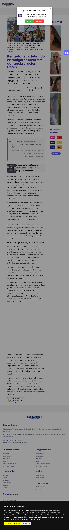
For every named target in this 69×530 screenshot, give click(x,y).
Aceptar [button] (8, 523)
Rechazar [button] (17, 523)
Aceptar (29, 21)
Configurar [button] (26, 523)
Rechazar (39, 21)
